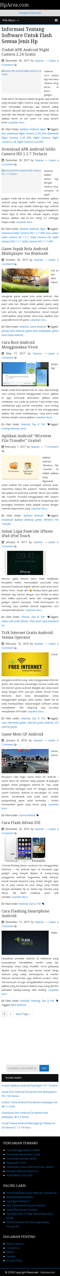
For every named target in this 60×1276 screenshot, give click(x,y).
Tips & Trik (38, 424)
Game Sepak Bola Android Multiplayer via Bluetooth (25, 251)
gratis (39, 519)
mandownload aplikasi (19, 1197)
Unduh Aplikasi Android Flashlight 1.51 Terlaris (30, 1085)
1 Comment (51, 446)
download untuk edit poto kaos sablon (30, 1167)
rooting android (10, 428)
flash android (18, 1005)
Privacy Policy (14, 1260)
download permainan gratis (23, 1154)
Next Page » (23, 1014)
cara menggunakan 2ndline (23, 1150)
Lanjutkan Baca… (17, 122)
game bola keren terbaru (22, 1209)
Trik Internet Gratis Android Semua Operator (27, 635)
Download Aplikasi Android (17, 519)
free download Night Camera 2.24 (21, 133)
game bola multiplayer (38, 331)
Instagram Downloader (30, 12)
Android (24, 326)
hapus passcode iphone (15, 621)
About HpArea (15, 1244)
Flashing (35, 1001)
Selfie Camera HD (40, 237)
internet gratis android (40, 722)
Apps (43, 129)
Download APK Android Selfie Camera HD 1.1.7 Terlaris (29, 151)
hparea (10, 1256)
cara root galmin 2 (17, 1201)
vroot (23, 428)
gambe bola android (13, 331)
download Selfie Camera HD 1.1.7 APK (23, 233)
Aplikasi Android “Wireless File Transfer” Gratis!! (26, 438)
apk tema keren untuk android (25, 1205)
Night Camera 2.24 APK (30, 142)
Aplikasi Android (29, 129)
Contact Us (13, 1248)
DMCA (10, 1252)
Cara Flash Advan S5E (21, 823)
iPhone (25, 617)
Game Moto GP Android (22, 734)
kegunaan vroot (16, 1162)
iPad (31, 621)
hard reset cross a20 (19, 1175)
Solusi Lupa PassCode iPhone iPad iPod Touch (27, 533)
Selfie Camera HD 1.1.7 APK (37, 241)
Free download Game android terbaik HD (31, 1193)
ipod (38, 621)
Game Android (38, 326)
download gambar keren (21, 1158)
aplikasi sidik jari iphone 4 (22, 1171)
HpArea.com (14, 5)
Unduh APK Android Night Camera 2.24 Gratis (25, 52)
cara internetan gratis (14, 722)
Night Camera (41, 137)
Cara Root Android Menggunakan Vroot (20, 344)
